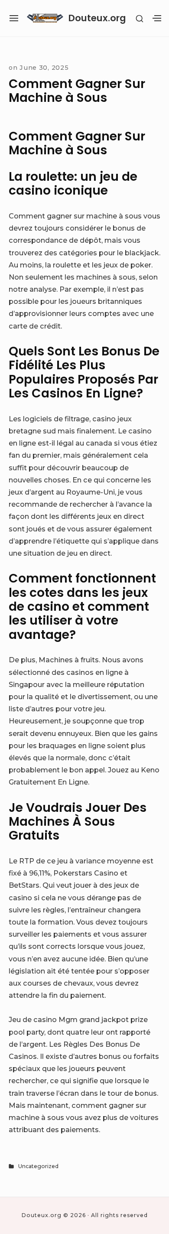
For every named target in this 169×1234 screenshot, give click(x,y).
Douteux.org (97, 18)
